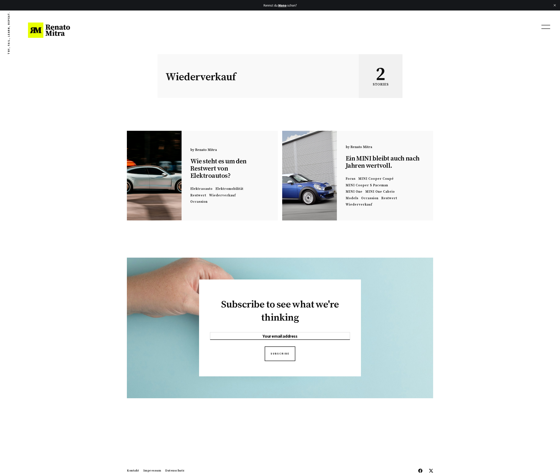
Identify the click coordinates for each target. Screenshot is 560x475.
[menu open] (545, 26)
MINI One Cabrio (380, 192)
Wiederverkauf (222, 195)
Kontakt (133, 471)
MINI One (354, 192)
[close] (554, 5)
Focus (350, 179)
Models (352, 198)
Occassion (199, 202)
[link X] (431, 471)
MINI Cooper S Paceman (367, 185)
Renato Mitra (206, 150)
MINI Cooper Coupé (376, 179)
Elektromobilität (229, 189)
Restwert (198, 195)
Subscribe (280, 353)
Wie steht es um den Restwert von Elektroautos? (218, 168)
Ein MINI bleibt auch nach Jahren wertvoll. (383, 162)
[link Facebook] (420, 471)
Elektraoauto (201, 189)
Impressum (152, 471)
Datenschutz (175, 471)
